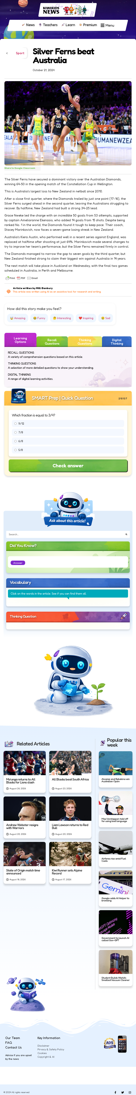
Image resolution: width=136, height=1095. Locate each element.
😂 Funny (39, 318)
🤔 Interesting (62, 318)
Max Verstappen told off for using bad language (114, 820)
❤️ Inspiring (86, 318)
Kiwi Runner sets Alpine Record (67, 871)
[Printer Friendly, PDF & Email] (21, 278)
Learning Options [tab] (20, 340)
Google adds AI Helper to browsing (115, 899)
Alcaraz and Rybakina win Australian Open (115, 780)
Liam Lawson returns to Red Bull (70, 826)
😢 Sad (105, 318)
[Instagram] (129, 1092)
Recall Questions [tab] (52, 341)
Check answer (68, 466)
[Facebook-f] (115, 1092)
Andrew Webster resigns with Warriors (22, 826)
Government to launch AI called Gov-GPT (115, 939)
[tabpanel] (68, 367)
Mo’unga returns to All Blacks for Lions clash (20, 780)
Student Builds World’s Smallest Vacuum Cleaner (115, 979)
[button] (18, 563)
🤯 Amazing (17, 318)
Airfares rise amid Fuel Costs (113, 859)
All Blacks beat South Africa (70, 779)
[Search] (126, 534)
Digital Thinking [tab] (117, 341)
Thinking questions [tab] (85, 341)
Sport (20, 53)
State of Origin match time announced (23, 871)
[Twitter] (122, 1092)
